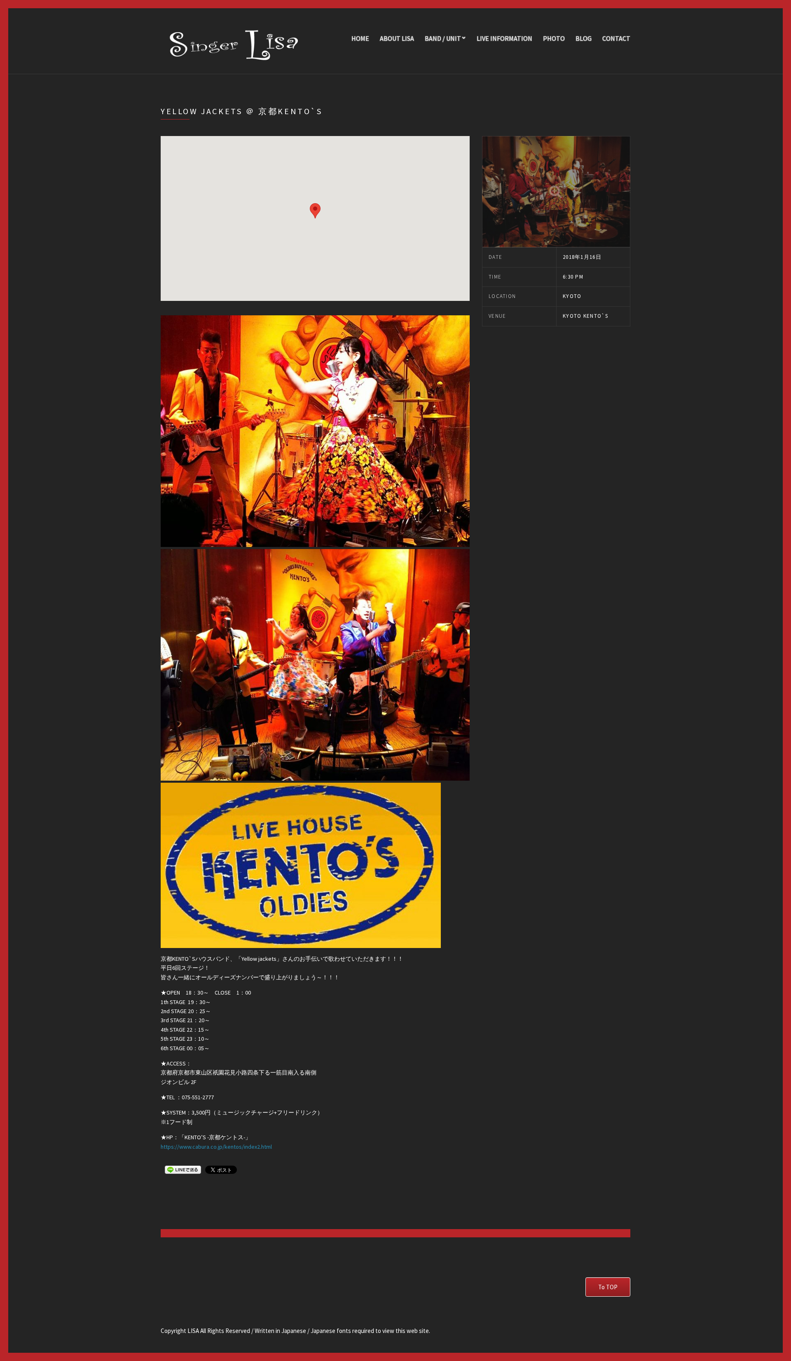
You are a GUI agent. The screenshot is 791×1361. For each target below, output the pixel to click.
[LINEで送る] (183, 1169)
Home (360, 38)
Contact (616, 38)
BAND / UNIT (443, 38)
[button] (315, 210)
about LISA (397, 38)
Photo (554, 38)
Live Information (504, 38)
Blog (584, 38)
